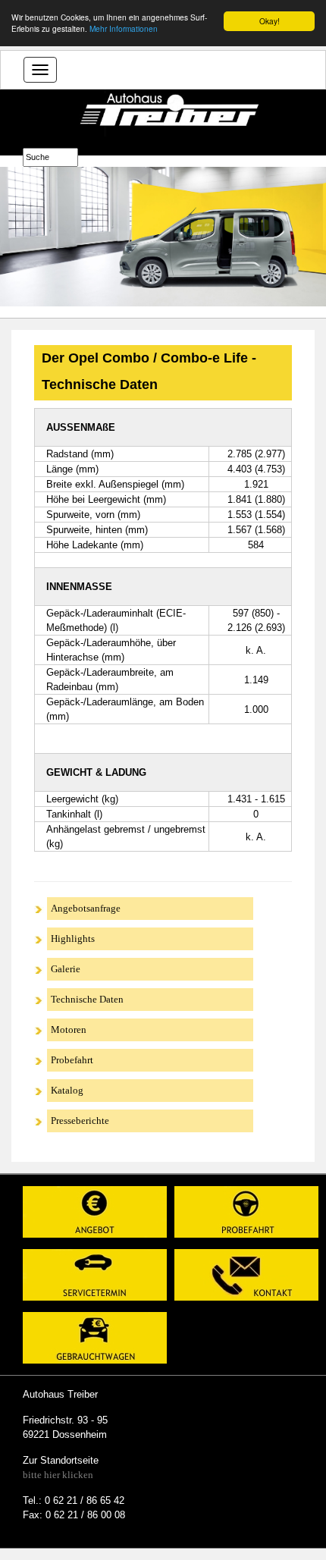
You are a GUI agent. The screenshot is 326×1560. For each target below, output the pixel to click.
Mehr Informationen (123, 28)
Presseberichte (80, 1120)
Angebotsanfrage (86, 908)
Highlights (73, 938)
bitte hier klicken (58, 1474)
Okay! (269, 21)
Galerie (65, 969)
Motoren (68, 1029)
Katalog (67, 1090)
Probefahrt (72, 1060)
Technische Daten (87, 999)
